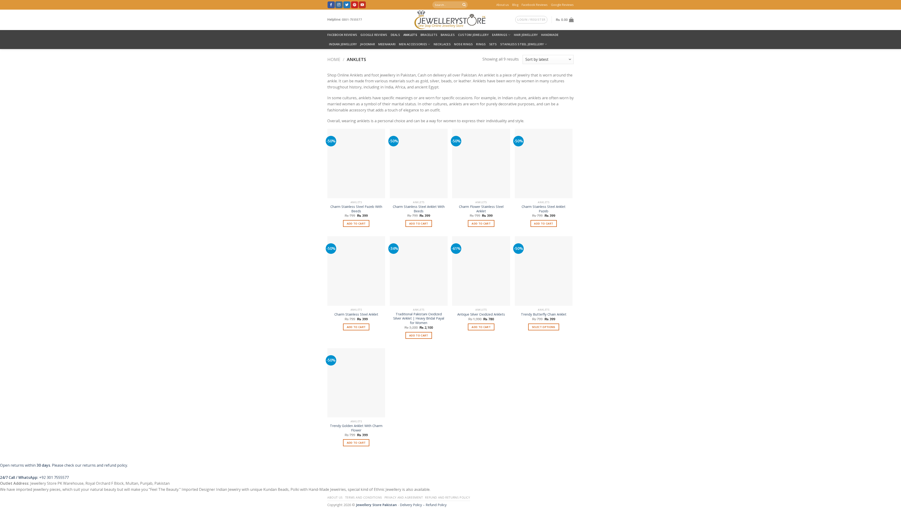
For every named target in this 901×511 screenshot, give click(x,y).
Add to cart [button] (356, 223)
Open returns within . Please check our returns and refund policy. (64, 465)
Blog (515, 5)
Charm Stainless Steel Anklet (356, 314)
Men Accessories (413, 44)
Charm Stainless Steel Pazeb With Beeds (356, 209)
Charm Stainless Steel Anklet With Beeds (419, 209)
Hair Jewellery (526, 35)
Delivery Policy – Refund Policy (423, 505)
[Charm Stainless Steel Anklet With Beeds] (419, 163)
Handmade (549, 35)
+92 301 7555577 (54, 477)
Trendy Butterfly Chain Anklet (543, 314)
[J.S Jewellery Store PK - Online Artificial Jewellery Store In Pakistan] (450, 20)
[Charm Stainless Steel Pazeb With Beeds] (356, 163)
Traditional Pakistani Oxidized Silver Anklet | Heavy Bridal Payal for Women (418, 318)
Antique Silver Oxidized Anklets (481, 314)
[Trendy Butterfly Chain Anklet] (544, 271)
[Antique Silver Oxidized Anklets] (481, 271)
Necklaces (442, 44)
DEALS (395, 35)
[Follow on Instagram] (338, 4)
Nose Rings (463, 44)
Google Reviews (562, 5)
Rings (481, 44)
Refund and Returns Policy (447, 498)
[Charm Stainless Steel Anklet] (356, 271)
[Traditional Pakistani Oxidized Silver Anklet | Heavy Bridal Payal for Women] (419, 271)
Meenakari (387, 44)
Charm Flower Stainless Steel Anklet (481, 209)
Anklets (410, 35)
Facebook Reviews (535, 5)
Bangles (448, 35)
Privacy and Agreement (404, 498)
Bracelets (428, 35)
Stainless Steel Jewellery (522, 44)
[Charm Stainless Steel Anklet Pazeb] (544, 163)
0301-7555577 (352, 20)
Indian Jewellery (343, 44)
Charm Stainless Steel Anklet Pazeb (543, 209)
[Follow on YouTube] (362, 4)
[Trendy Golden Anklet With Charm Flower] (356, 383)
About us (502, 5)
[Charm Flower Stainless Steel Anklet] (481, 163)
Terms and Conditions (363, 498)
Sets (493, 44)
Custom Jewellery (473, 35)
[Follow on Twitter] (346, 4)
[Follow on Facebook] (331, 4)
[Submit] (464, 4)
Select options (543, 327)
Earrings (499, 35)
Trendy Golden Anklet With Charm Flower (356, 428)
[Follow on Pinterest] (354, 4)
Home (333, 59)
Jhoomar (367, 44)
